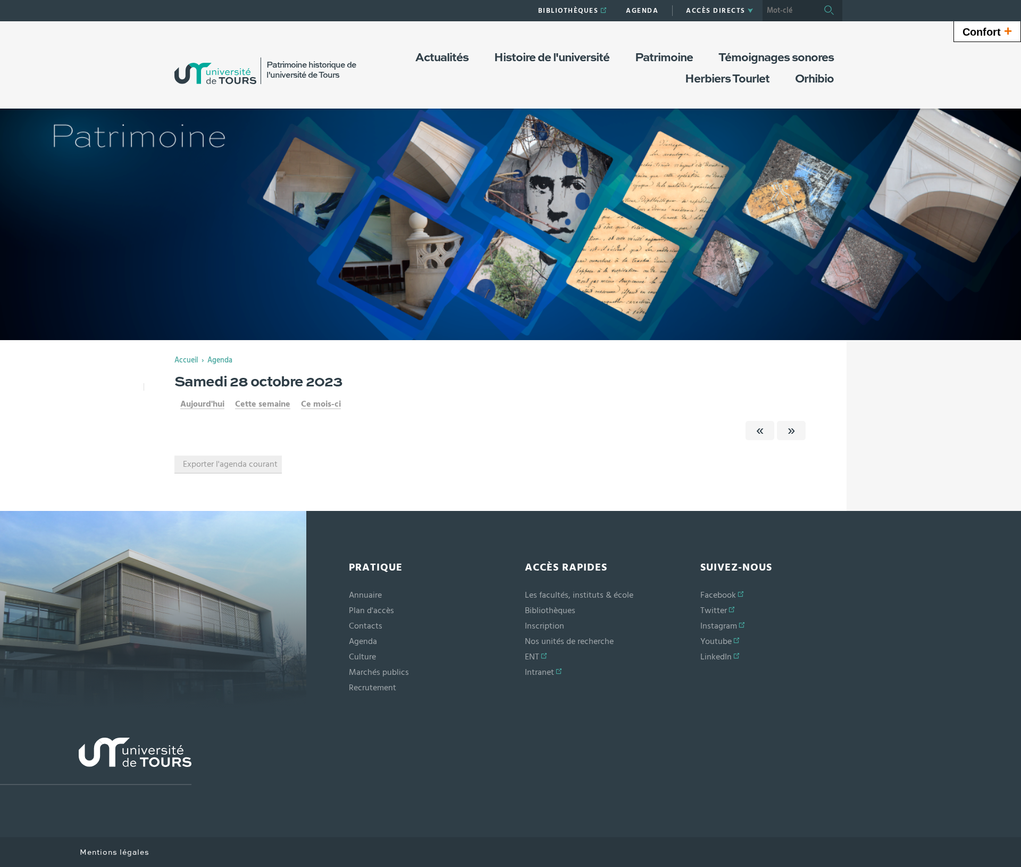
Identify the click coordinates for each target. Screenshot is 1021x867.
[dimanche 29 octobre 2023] (791, 430)
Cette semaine (262, 404)
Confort (987, 31)
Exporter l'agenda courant (230, 464)
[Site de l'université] (95, 761)
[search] (789, 10)
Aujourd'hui (202, 404)
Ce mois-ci (321, 404)
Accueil (186, 360)
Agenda (219, 360)
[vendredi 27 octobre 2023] (760, 430)
